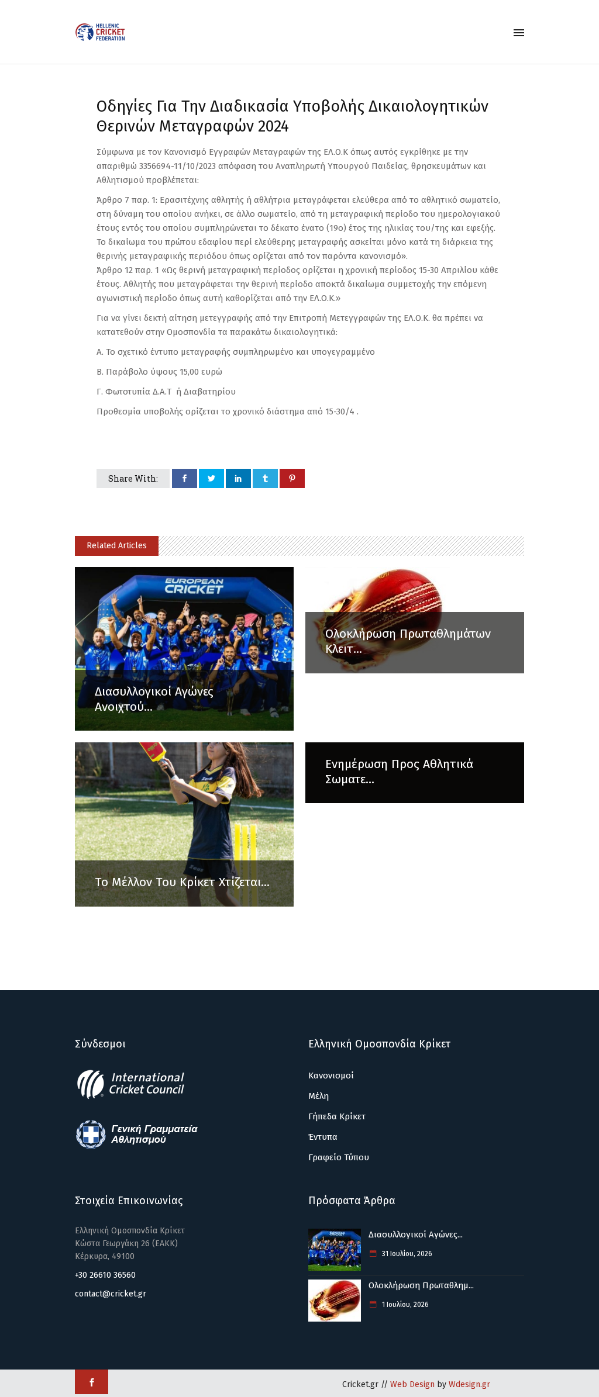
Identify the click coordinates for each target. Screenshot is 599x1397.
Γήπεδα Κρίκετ (337, 1116)
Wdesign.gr (469, 1384)
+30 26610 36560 (105, 1275)
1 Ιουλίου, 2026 (404, 1305)
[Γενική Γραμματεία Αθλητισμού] (137, 1147)
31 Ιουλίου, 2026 (406, 1254)
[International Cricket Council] (137, 1097)
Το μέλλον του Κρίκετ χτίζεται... (182, 882)
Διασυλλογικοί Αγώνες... (416, 1234)
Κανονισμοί (331, 1075)
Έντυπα (323, 1137)
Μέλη (318, 1096)
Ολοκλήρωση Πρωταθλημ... (421, 1285)
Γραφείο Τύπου (338, 1157)
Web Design (412, 1384)
